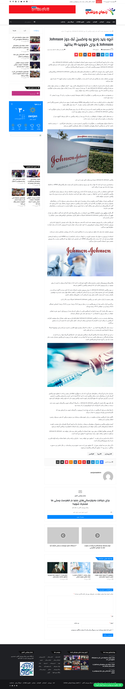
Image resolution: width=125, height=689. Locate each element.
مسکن (49, 669)
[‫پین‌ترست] (94, 54)
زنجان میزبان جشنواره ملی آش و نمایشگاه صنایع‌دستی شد (20, 38)
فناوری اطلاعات (80, 22)
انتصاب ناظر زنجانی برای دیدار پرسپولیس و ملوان (21, 55)
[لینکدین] (102, 54)
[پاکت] (76, 54)
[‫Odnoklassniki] (80, 54)
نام (112, 616)
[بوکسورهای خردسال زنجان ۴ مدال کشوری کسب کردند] (68, 662)
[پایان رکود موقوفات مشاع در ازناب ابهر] (68, 668)
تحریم (41, 660)
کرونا (98, 454)
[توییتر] (107, 54)
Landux (66, 683)
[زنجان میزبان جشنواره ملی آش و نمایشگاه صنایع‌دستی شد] (35, 39)
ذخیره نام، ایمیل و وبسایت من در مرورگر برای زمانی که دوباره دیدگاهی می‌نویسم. (91, 630)
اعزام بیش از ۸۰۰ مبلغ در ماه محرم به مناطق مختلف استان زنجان (57, 576)
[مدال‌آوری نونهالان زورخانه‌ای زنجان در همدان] (85, 668)
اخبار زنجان (50, 657)
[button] (108, 685)
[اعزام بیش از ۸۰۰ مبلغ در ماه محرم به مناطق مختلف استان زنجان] (57, 567)
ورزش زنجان (42, 669)
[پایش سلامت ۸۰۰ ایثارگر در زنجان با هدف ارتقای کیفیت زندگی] (80, 567)
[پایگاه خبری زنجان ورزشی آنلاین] (99, 11)
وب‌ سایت (76, 623)
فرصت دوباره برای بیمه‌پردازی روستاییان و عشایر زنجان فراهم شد (20, 47)
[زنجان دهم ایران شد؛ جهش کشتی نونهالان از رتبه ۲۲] (76, 668)
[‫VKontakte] (85, 54)
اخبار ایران (57, 657)
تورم (59, 663)
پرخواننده (36, 30)
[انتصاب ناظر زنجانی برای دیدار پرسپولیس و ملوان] (35, 57)
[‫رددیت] (89, 54)
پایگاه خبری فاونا (56, 672)
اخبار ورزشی (42, 657)
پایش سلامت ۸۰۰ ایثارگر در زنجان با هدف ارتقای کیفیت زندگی (81, 576)
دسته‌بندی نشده (105, 31)
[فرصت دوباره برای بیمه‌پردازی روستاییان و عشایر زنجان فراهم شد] (35, 48)
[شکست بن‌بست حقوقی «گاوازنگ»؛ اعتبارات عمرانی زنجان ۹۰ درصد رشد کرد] (35, 65)
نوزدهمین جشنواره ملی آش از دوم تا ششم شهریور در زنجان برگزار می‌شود (20, 73)
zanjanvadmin (106, 49)
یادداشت (63, 22)
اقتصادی (95, 22)
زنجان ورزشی (57, 669)
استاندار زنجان (57, 660)
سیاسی (88, 22)
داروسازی (108, 454)
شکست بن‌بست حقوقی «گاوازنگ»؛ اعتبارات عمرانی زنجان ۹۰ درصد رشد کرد (21, 64)
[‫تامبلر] (98, 54)
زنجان (40, 666)
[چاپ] (58, 462)
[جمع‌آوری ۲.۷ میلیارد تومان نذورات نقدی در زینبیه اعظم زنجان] (103, 567)
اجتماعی (102, 22)
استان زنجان (48, 660)
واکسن (91, 454)
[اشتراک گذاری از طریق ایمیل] (62, 462)
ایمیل (111, 623)
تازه (25, 30)
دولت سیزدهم (57, 666)
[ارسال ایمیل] (101, 49)
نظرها (14, 30)
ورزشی (108, 22)
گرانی (48, 672)
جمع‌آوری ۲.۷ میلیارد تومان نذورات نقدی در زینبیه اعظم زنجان (104, 576)
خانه (114, 22)
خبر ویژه (46, 663)
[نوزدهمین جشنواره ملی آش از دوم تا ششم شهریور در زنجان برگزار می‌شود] (35, 74)
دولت (40, 663)
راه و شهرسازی (47, 666)
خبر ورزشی (53, 663)
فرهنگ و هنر (71, 22)
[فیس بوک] (111, 54)
